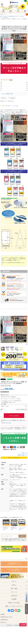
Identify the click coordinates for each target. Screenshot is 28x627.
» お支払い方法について (22, 454)
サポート (14, 581)
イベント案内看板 (4, 17)
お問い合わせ (3, 622)
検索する (23, 536)
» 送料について (24, 452)
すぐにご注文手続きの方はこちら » (14, 67)
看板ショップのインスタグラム (14, 606)
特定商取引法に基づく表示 (6, 617)
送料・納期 (14, 588)
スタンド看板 (20, 16)
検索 (27, 14)
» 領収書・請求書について (22, 455)
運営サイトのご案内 (14, 602)
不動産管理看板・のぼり (13, 16)
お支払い (14, 585)
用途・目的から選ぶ (4, 16)
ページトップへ (26, 558)
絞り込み (12, 98)
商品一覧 (3, 12)
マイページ (18, 12)
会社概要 (14, 599)
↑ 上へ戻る (22, 624)
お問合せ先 (14, 595)
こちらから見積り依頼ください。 (14, 437)
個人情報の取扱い (4, 619)
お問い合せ (10, 12)
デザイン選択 (4, 404)
